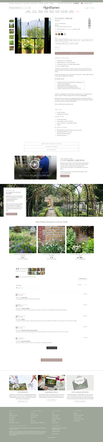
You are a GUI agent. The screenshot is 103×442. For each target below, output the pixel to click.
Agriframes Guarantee (13, 415)
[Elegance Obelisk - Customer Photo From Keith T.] (43, 269)
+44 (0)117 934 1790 (55, 431)
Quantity (57, 47)
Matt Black (62, 34)
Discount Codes (55, 422)
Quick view (23, 251)
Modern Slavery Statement (14, 422)
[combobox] (19, 7)
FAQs (53, 413)
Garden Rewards (68, 29)
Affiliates (53, 420)
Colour (58, 31)
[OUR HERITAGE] (23, 382)
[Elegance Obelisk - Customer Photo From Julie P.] (34, 273)
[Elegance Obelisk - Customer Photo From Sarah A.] (34, 269)
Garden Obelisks (66, 83)
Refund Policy (11, 418)
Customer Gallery (26, 3)
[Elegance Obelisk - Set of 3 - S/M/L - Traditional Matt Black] (81, 257)
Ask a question (51, 149)
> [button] (51, 348)
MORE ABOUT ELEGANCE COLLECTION (51, 143)
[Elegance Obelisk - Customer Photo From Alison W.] (30, 273)
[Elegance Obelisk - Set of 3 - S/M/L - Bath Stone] (82, 257)
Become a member (80, 401)
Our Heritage (11, 3)
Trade (32, 418)
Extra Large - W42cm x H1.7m (62, 43)
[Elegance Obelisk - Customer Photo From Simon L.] (38, 273)
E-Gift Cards (40, 3)
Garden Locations (34, 3)
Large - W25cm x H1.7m (87, 40)
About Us (11, 413)
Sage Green (56, 34)
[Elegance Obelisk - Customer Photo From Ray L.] (43, 273)
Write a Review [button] (83, 278)
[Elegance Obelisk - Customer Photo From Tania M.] (30, 269)
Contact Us (46, 3)
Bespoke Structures (18, 3)
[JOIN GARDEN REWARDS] (80, 382)
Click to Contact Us (55, 433)
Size (56, 37)
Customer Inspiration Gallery (79, 418)
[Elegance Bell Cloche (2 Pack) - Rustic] (52, 257)
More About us (23, 401)
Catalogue (51, 3)
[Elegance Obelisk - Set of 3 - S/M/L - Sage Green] (79, 257)
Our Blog (75, 413)
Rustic (59, 34)
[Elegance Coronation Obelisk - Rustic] (22, 257)
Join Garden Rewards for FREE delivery (38, 422)
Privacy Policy (11, 420)
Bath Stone (65, 34)
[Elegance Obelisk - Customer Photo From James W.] (38, 269)
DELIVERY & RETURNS (51, 146)
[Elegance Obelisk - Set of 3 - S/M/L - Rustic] (77, 257)
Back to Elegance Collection (52, 359)
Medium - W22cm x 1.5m (74, 40)
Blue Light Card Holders (56, 418)
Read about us (11, 214)
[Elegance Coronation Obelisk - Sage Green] (23, 257)
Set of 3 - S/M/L (74, 43)
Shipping (61, 26)
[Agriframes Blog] (51, 382)
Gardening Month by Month (79, 415)
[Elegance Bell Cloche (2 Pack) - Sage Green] (50, 257)
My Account (33, 420)
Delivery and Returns (34, 415)
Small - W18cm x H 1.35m (61, 40)
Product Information (56, 415)
